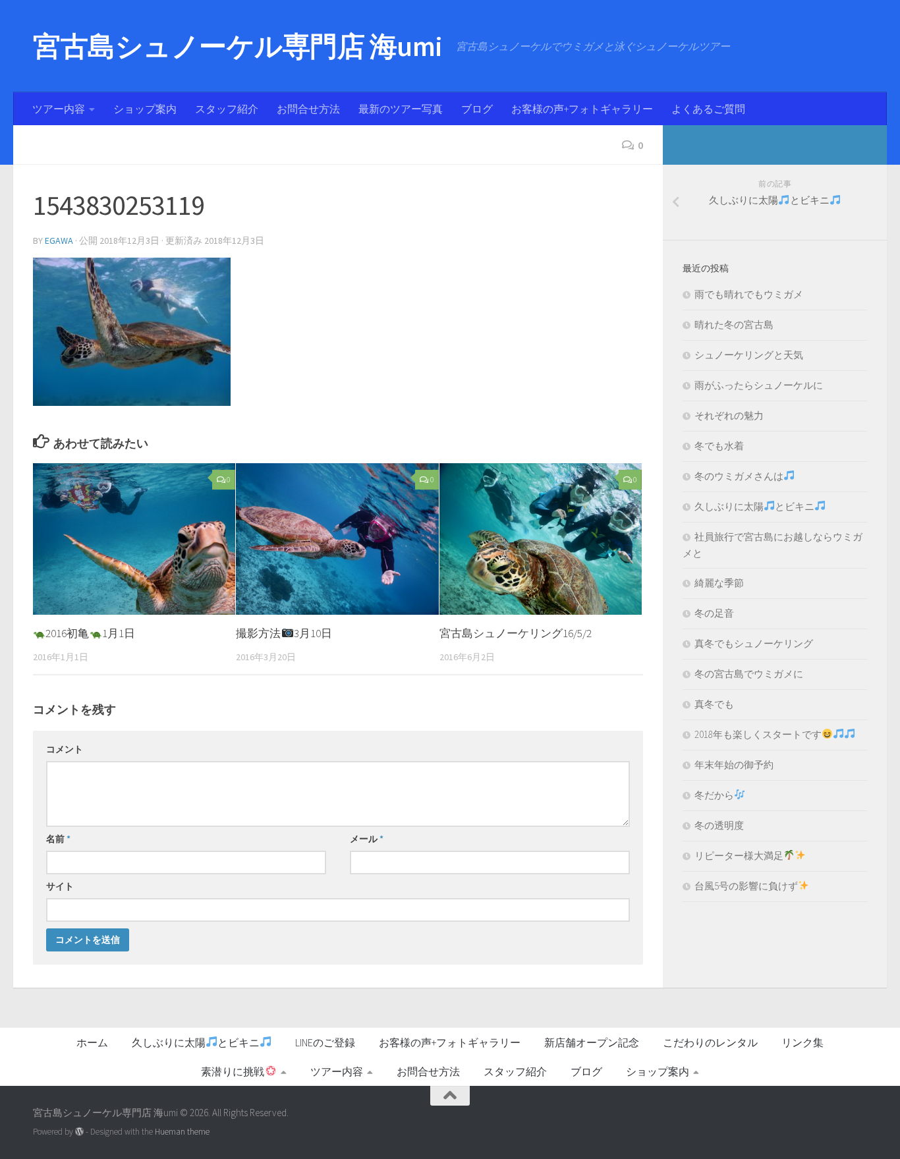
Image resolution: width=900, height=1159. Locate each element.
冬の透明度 (719, 825)
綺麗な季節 (719, 583)
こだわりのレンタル (710, 1042)
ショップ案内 (145, 108)
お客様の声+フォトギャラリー (582, 108)
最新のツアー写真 (400, 108)
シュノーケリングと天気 (748, 355)
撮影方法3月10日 (283, 633)
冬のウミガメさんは (738, 476)
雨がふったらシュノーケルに (758, 385)
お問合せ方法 (308, 108)
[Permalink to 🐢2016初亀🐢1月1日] (134, 539)
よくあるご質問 (708, 108)
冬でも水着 (719, 445)
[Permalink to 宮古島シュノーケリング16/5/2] (540, 539)
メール (366, 839)
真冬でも (714, 704)
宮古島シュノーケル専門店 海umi (238, 46)
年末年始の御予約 (733, 764)
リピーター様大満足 (738, 855)
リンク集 (802, 1042)
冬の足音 (714, 613)
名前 (58, 839)
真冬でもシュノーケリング (753, 643)
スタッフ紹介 (226, 108)
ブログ (477, 108)
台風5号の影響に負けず (746, 886)
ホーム (92, 1042)
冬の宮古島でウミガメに (748, 673)
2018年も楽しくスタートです (758, 734)
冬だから (714, 795)
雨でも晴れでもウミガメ (748, 294)
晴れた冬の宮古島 (733, 324)
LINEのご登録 (325, 1042)
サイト (60, 886)
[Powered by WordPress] (79, 1131)
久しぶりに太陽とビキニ (754, 506)
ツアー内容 (58, 108)
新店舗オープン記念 (591, 1042)
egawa (59, 240)
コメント (64, 749)
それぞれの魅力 (729, 415)
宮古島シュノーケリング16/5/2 (515, 633)
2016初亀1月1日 (89, 633)
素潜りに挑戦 (232, 1071)
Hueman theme (182, 1131)
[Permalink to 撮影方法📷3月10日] (337, 539)
